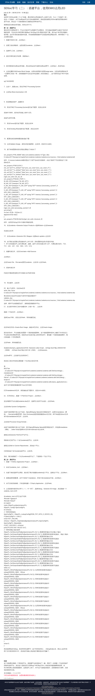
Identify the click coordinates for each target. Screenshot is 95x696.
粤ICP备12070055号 (47, 693)
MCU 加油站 (70, 688)
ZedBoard (10, 678)
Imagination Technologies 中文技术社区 (37, 688)
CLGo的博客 (17, 673)
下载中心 (44, 2)
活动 (51, 2)
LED (5, 678)
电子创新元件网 (52, 688)
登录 (83, 2)
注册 (88, 2)
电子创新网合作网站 (47, 686)
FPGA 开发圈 (10, 2)
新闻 (18, 2)
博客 (37, 2)
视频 (24, 2)
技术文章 (30, 2)
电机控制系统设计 (20, 688)
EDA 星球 (77, 688)
